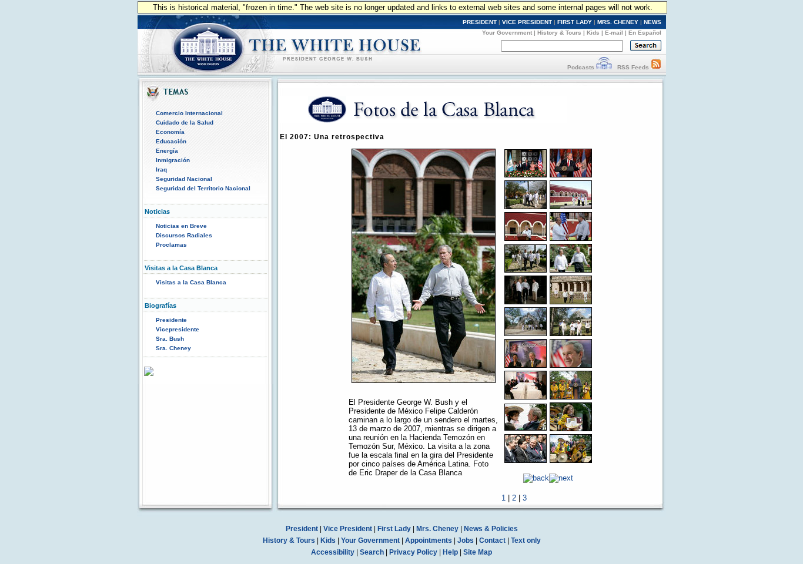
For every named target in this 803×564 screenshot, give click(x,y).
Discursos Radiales (184, 235)
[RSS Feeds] (656, 67)
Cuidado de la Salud (184, 122)
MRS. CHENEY (617, 22)
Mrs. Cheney (437, 529)
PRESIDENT (480, 22)
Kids (593, 32)
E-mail (614, 32)
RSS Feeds (633, 67)
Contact (492, 540)
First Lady (394, 529)
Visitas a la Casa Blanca (191, 282)
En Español (644, 32)
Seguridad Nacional (184, 179)
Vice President (347, 529)
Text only (526, 540)
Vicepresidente (177, 329)
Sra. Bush (170, 338)
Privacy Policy (413, 552)
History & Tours (559, 32)
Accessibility (332, 552)
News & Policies (491, 529)
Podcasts (580, 67)
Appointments (428, 540)
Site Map (477, 552)
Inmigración (173, 160)
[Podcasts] (604, 67)
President (302, 529)
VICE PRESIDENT (527, 22)
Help (450, 552)
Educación (171, 141)
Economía (170, 132)
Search (372, 552)
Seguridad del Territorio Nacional (203, 188)
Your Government (507, 32)
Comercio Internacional (189, 113)
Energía (167, 150)
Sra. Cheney (173, 348)
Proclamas (171, 244)
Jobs (465, 540)
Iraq (161, 169)
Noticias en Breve (181, 226)
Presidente (171, 320)
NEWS (652, 22)
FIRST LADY (574, 22)
